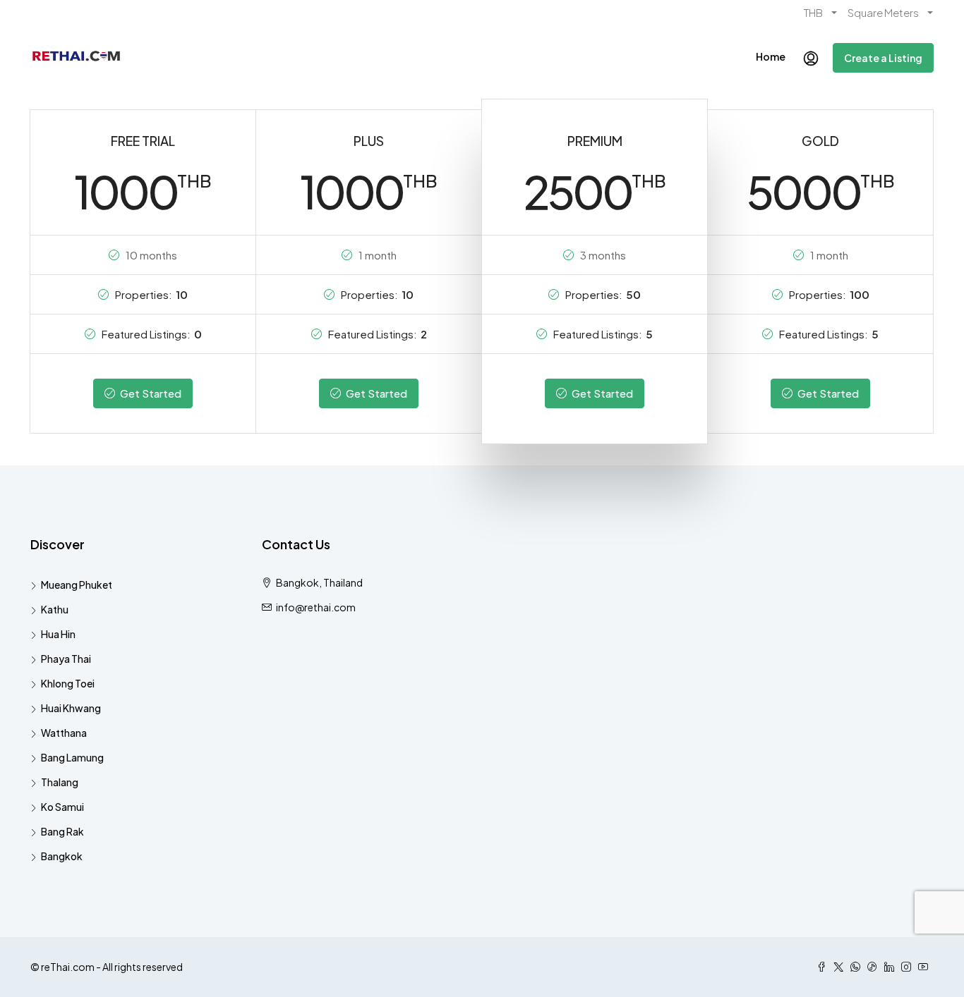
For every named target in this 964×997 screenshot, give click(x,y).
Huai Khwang (71, 708)
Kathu (54, 609)
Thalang (59, 782)
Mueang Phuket (76, 584)
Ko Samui (62, 806)
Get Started (149, 393)
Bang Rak (62, 831)
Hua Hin (58, 634)
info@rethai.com (316, 607)
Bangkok (62, 856)
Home (770, 56)
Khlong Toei (68, 683)
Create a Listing (883, 57)
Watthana (64, 732)
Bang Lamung (72, 757)
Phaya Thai (66, 658)
